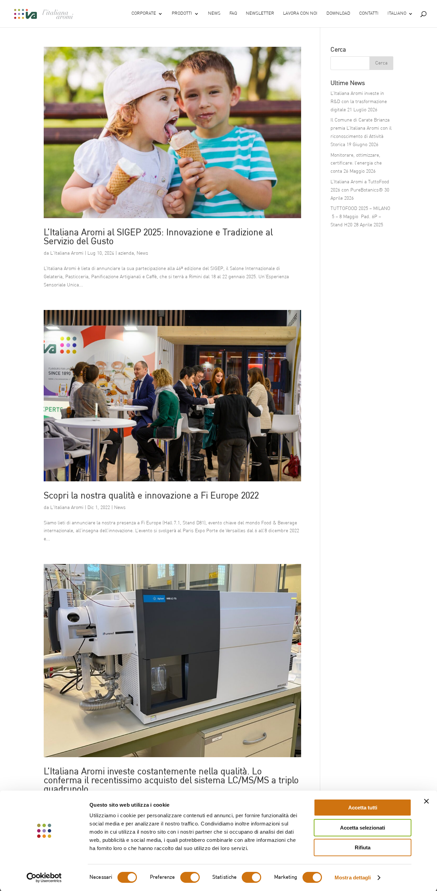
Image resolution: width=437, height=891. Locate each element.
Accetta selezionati (362, 828)
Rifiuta (362, 847)
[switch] (190, 877)
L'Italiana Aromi (66, 253)
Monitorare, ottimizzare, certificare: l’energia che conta (356, 163)
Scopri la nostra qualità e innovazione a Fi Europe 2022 (151, 496)
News (214, 13)
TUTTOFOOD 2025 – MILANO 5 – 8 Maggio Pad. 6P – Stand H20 (360, 216)
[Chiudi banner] (426, 801)
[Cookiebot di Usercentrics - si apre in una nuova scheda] (44, 878)
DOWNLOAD (338, 13)
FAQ (233, 13)
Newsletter (260, 13)
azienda (126, 253)
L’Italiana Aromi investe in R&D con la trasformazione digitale (358, 101)
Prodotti (182, 13)
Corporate (143, 13)
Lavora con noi (300, 13)
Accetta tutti (362, 807)
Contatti (369, 13)
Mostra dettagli (353, 877)
